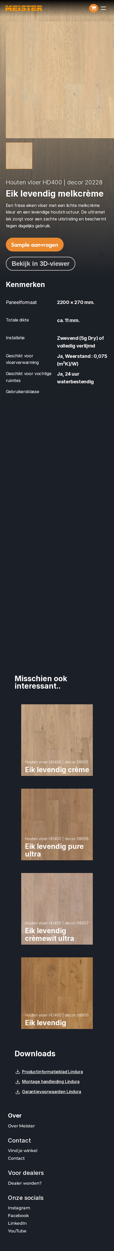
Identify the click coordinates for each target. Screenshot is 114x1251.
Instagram (19, 1207)
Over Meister (21, 1125)
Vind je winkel (22, 1150)
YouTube (17, 1230)
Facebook (18, 1215)
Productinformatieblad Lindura (52, 1071)
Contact (16, 1158)
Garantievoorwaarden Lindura (51, 1091)
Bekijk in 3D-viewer (40, 263)
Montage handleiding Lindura (51, 1081)
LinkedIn (17, 1223)
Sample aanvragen (34, 244)
